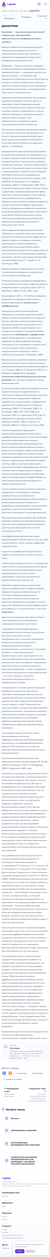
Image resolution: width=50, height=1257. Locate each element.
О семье (4, 1219)
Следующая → (42, 17)
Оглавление (26, 17)
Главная (4, 11)
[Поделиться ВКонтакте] (4, 1073)
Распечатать (38, 1073)
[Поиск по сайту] (46, 4)
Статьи (4, 1217)
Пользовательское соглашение (12, 1235)
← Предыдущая (9, 17)
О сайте (4, 1230)
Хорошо (20, 1251)
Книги (4, 1206)
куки (28, 1244)
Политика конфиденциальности (12, 1238)
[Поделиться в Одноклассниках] (10, 1073)
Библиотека (13, 11)
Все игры (5, 1196)
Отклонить (30, 1251)
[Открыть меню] (39, 4)
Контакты (5, 1232)
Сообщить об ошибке (14, 1079)
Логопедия (24, 11)
